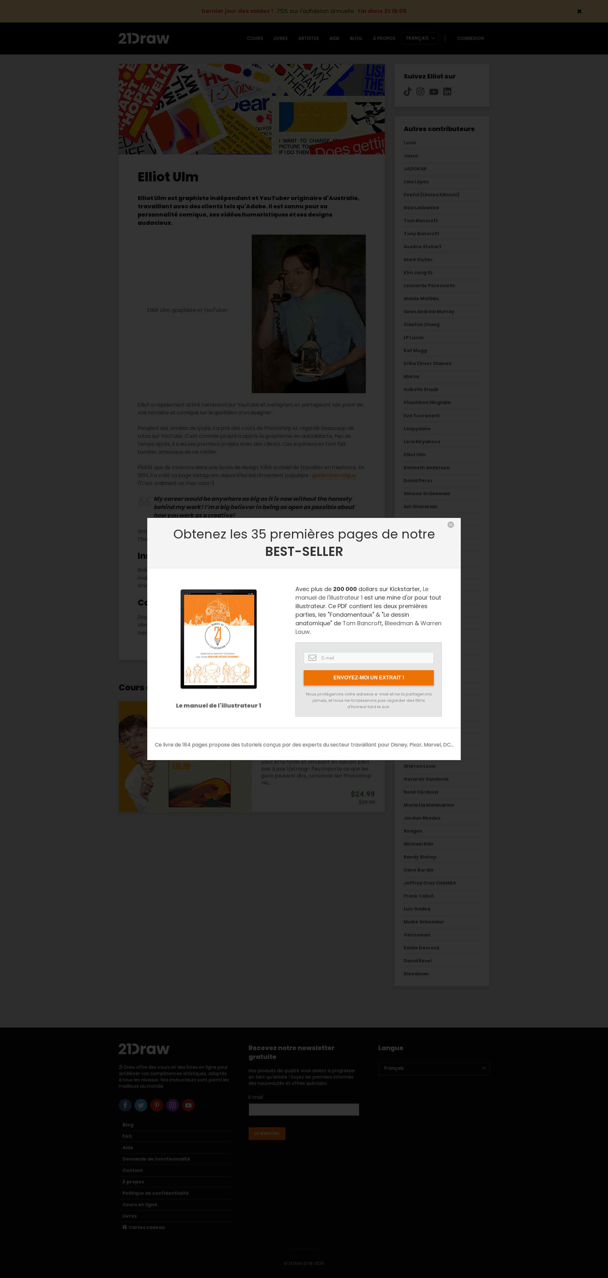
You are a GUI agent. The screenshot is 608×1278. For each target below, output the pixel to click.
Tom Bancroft (362, 623)
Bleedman (399, 623)
